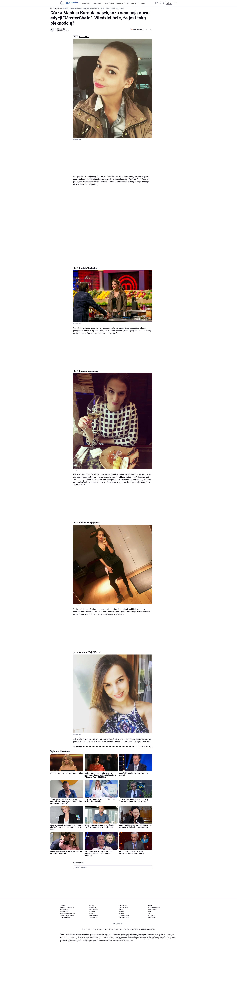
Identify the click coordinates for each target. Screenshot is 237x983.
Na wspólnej (92, 907)
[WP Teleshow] (74, 3)
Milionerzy (121, 909)
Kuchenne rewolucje (124, 915)
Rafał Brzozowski (152, 909)
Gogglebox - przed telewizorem (67, 907)
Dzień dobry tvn (64, 911)
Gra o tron (91, 913)
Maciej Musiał (151, 917)
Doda (149, 911)
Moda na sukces (93, 915)
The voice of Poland (124, 917)
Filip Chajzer (151, 915)
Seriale (133, 3)
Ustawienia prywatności (146, 929)
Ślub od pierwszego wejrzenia (67, 913)
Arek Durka (58, 29)
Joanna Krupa (152, 913)
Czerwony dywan (122, 3)
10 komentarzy (138, 30)
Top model (121, 911)
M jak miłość (92, 911)
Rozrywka (85, 3)
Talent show (96, 3)
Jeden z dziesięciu (123, 907)
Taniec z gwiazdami (65, 917)
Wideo (143, 3)
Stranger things (93, 917)
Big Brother (121, 913)
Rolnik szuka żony (64, 909)
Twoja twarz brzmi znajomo (67, 915)
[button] (162, 3)
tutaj (95, 942)
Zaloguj (169, 3)
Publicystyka (109, 3)
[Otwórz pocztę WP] (156, 3)
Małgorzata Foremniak (154, 907)
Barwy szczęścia (93, 909)
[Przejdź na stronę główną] (62, 4)
